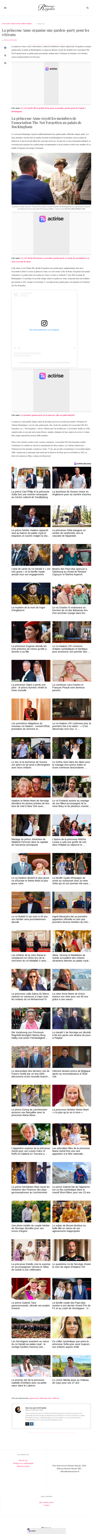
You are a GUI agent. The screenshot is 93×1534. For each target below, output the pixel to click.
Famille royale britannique (21, 23)
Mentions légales (23, 1466)
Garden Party (33, 1398)
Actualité (5, 23)
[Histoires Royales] (46, 8)
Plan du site (23, 1460)
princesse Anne (45, 1398)
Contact (47, 1505)
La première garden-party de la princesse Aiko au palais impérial (47, 415)
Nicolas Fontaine (10, 40)
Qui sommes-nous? (46, 1502)
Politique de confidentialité (23, 1463)
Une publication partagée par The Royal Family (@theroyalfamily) (44, 363)
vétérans (55, 1398)
